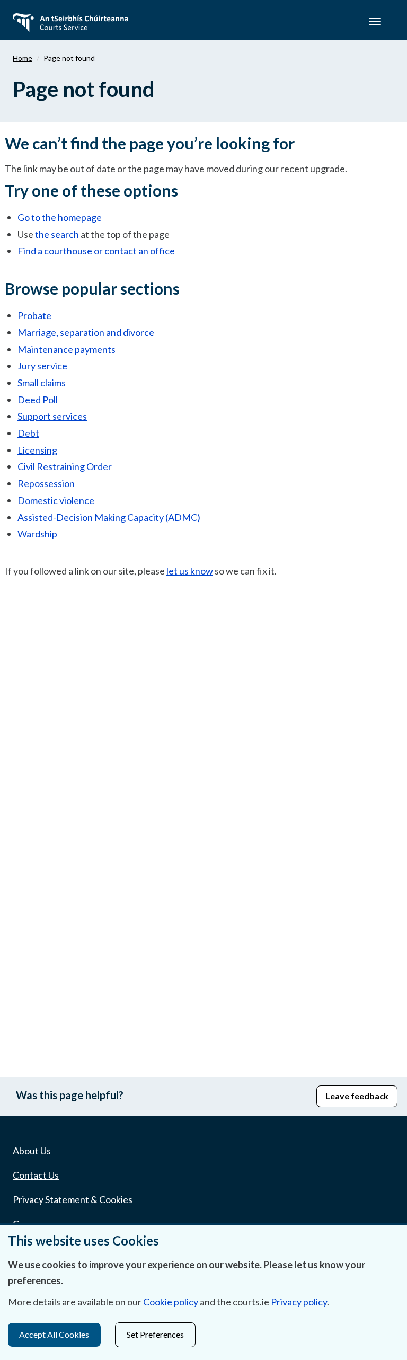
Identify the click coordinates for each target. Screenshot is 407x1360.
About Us (32, 1150)
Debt (28, 433)
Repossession (46, 483)
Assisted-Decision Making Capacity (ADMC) (108, 517)
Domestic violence (55, 500)
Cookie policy (170, 1302)
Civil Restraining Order (64, 466)
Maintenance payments (66, 349)
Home (22, 58)
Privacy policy (299, 1302)
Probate (34, 315)
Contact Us (36, 1175)
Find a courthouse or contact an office (96, 251)
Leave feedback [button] (356, 1096)
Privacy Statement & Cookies (72, 1199)
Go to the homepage (59, 217)
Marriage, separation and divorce (85, 332)
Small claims (41, 382)
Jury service (42, 366)
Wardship (37, 534)
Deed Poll (37, 399)
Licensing (37, 450)
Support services (52, 416)
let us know (189, 571)
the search (57, 234)
